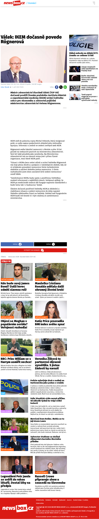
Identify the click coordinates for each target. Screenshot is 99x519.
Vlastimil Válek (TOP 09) (27, 257)
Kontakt (55, 500)
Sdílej (15, 244)
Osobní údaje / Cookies (80, 500)
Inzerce (69, 500)
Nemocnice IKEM (13, 257)
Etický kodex (40, 500)
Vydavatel (62, 500)
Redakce (48, 500)
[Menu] (94, 3)
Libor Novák (5, 87)
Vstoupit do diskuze (32, 250)
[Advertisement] (38, 123)
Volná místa (40, 503)
